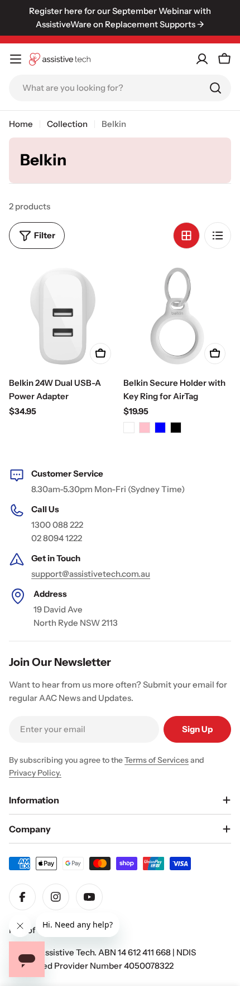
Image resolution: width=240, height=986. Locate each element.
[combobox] (120, 88)
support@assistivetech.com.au (90, 573)
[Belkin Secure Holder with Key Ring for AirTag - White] (129, 427)
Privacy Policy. (35, 773)
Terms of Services (156, 760)
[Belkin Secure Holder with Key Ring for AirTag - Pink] (144, 427)
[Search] (215, 88)
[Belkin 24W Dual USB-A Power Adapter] (63, 316)
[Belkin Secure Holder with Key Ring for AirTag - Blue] (160, 427)
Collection (67, 124)
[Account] (202, 59)
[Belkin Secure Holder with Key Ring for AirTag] (177, 316)
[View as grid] (186, 235)
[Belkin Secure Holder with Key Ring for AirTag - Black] (175, 427)
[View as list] (217, 235)
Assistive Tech (66, 952)
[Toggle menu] (15, 59)
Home (21, 124)
